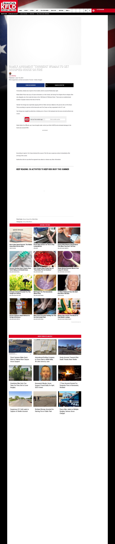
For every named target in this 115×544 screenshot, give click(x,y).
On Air (26, 10)
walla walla (35, 219)
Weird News (29, 221)
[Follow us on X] (90, 11)
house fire (29, 219)
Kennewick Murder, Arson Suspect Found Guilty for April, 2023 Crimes (44, 385)
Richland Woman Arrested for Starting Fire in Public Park (44, 410)
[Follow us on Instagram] (86, 11)
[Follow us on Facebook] (82, 11)
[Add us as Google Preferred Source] (78, 11)
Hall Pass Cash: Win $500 (43, 13)
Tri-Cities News (45, 10)
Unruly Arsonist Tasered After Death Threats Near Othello (69, 358)
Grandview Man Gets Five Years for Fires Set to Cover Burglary (19, 385)
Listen (31, 10)
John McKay (12, 76)
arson (24, 219)
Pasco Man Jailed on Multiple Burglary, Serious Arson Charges (69, 411)
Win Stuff (53, 10)
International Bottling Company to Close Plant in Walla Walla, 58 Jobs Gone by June (44, 359)
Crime (24, 221)
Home (20, 10)
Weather (32, 13)
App (37, 10)
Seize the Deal (23, 13)
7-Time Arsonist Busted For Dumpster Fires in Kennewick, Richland (69, 385)
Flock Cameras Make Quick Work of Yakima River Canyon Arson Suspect (19, 359)
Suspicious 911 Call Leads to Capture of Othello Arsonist (19, 410)
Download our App (13, 13)
